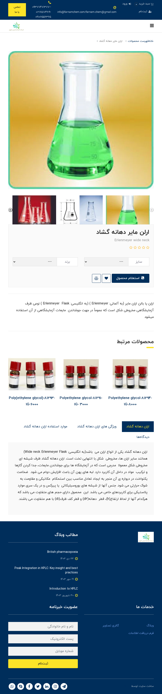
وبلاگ (150, 626)
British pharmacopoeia (62, 552)
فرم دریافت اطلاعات (141, 633)
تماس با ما (17, 9)
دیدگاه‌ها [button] (142, 437)
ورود (125, 4)
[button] (144, 4)
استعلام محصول (128, 278)
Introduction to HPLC (64, 589)
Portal (126, 686)
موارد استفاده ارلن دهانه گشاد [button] (45, 426)
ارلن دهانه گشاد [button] (137, 426)
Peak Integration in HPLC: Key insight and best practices (46, 570)
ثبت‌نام (143, 11)
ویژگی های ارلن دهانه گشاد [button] (96, 426)
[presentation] (152, 210)
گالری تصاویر (111, 626)
